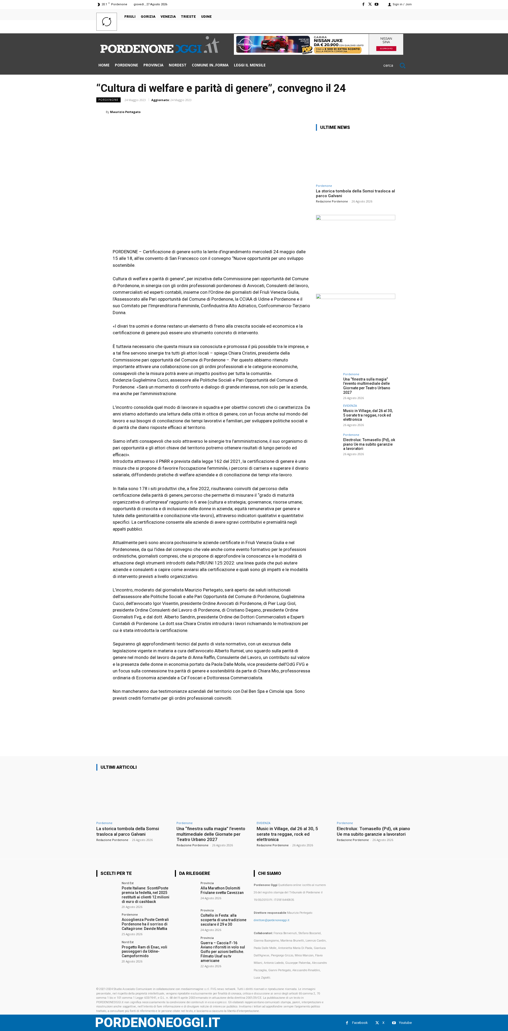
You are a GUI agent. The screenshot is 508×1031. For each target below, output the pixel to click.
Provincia (207, 882)
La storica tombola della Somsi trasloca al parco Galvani (127, 831)
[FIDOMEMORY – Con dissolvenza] (355, 297)
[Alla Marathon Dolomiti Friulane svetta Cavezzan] (186, 892)
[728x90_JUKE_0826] (318, 53)
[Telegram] (393, 111)
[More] (406, 111)
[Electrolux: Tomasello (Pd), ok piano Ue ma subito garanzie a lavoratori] (328, 445)
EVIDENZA (350, 405)
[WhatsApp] (345, 111)
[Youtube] (376, 4)
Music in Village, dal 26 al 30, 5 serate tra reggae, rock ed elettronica (368, 415)
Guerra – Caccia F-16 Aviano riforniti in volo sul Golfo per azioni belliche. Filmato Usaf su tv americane (223, 952)
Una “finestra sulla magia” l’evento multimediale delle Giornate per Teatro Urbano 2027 (366, 386)
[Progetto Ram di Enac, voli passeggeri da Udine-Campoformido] (107, 951)
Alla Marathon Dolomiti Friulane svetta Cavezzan (222, 890)
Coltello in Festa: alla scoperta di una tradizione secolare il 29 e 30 (223, 919)
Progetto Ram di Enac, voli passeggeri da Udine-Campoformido (144, 951)
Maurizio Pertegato (125, 112)
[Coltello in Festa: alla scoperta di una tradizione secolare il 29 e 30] (186, 920)
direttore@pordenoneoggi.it (271, 920)
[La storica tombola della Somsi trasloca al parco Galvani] (355, 158)
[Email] (369, 111)
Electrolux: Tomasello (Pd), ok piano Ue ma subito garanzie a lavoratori (369, 444)
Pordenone (108, 100)
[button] (397, 65)
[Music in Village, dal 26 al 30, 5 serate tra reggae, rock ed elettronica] (328, 416)
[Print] (381, 111)
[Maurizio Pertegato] (101, 112)
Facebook (360, 1023)
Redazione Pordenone (332, 201)
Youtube (405, 1023)
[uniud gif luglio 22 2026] (355, 218)
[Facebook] (363, 4)
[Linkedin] (357, 111)
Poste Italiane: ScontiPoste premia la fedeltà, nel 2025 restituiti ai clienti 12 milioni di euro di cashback (145, 894)
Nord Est (128, 882)
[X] (370, 4)
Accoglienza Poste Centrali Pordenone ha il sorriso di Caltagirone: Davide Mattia (145, 924)
